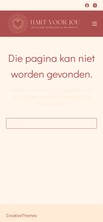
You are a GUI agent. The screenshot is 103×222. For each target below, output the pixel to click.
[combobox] (46, 123)
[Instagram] (95, 5)
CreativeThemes (21, 215)
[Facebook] (87, 5)
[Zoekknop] (92, 123)
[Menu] (94, 23)
